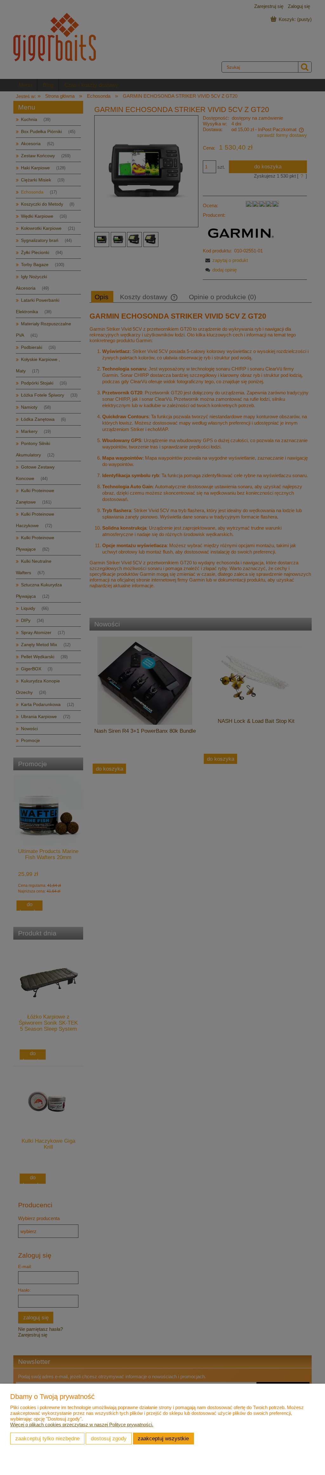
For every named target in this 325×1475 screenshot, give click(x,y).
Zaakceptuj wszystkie (163, 1438)
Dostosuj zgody (109, 1438)
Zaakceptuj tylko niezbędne (47, 1438)
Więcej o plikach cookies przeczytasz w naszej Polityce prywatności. (81, 1424)
